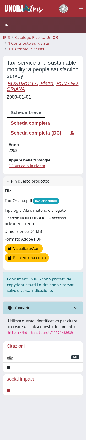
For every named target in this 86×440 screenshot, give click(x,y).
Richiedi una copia (28, 257)
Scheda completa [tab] (30, 123)
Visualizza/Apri (25, 248)
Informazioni (22, 308)
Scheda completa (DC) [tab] (36, 133)
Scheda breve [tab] (26, 112)
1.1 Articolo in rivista (26, 49)
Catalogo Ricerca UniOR (36, 37)
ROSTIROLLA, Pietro (30, 83)
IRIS (6, 37)
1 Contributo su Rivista (28, 43)
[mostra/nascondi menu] (81, 8)
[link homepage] (25, 8)
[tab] (71, 133)
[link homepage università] (63, 8)
